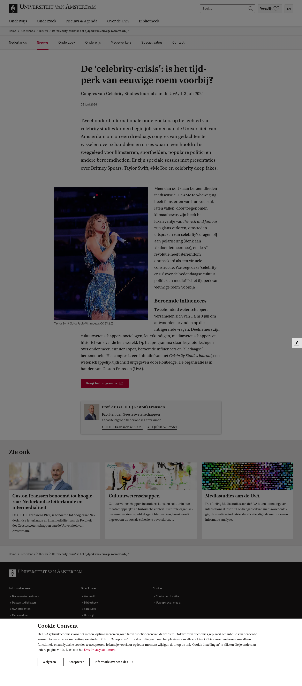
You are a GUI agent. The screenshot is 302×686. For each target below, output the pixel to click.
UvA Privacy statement (100, 650)
